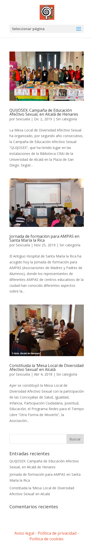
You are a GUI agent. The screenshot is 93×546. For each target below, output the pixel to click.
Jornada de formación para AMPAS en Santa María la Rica (44, 238)
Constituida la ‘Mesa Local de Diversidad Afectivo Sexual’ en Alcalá (46, 367)
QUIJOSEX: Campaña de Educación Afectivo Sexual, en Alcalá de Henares (43, 112)
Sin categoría (66, 119)
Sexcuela (23, 119)
